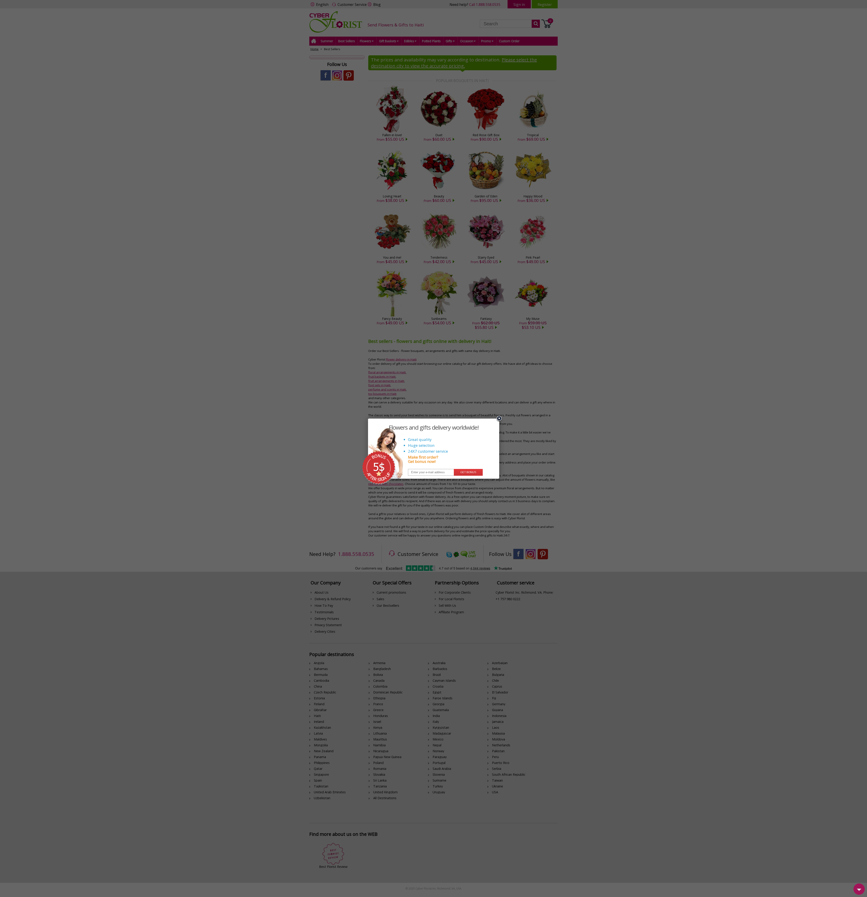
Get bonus (468, 472)
